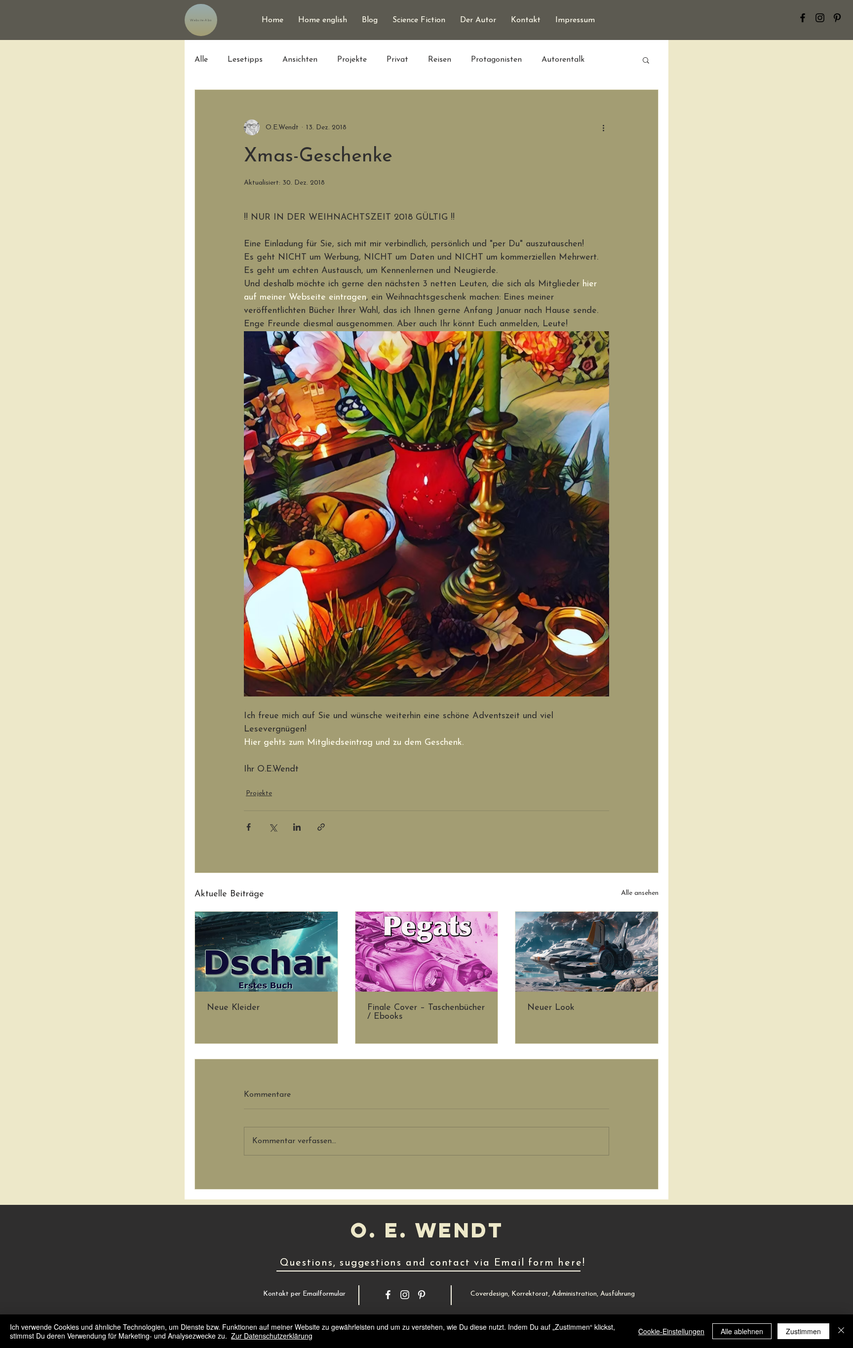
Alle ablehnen (742, 1331)
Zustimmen (803, 1331)
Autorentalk (563, 60)
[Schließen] (841, 1331)
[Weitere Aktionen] (603, 127)
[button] (646, 60)
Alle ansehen (640, 893)
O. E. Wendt (427, 1230)
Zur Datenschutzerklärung (271, 1336)
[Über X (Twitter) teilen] (272, 827)
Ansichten (299, 60)
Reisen (439, 60)
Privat (397, 60)
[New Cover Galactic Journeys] (426, 952)
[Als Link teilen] (321, 827)
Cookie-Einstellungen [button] (671, 1331)
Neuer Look (551, 1007)
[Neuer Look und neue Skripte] (586, 952)
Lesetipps (245, 60)
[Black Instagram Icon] (820, 18)
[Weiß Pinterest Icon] (421, 1295)
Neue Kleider (233, 1007)
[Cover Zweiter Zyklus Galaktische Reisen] (266, 952)
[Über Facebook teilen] (248, 827)
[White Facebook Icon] (388, 1295)
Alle (201, 60)
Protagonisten (496, 60)
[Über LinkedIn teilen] (297, 827)
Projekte (352, 60)
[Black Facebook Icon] (803, 18)
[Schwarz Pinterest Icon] (837, 18)
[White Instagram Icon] (405, 1295)
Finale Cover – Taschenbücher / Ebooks (426, 1012)
